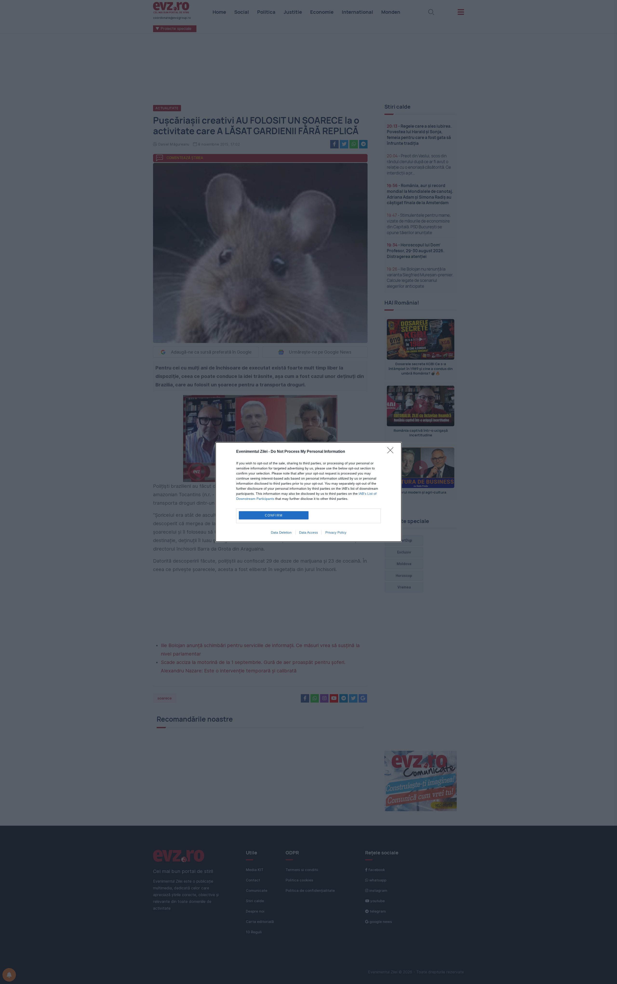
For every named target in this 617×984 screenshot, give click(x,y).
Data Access (308, 532)
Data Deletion (281, 532)
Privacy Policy (335, 532)
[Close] (391, 451)
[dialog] (308, 492)
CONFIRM (274, 515)
